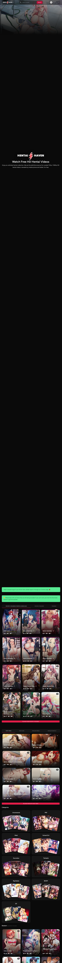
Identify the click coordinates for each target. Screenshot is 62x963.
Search (39, 2)
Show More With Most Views (31, 803)
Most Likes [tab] (21, 730)
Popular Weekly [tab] (36, 730)
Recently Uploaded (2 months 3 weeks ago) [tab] (16, 606)
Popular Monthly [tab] (52, 730)
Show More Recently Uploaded (31, 721)
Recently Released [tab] (39, 606)
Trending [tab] (54, 606)
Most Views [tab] (8, 730)
